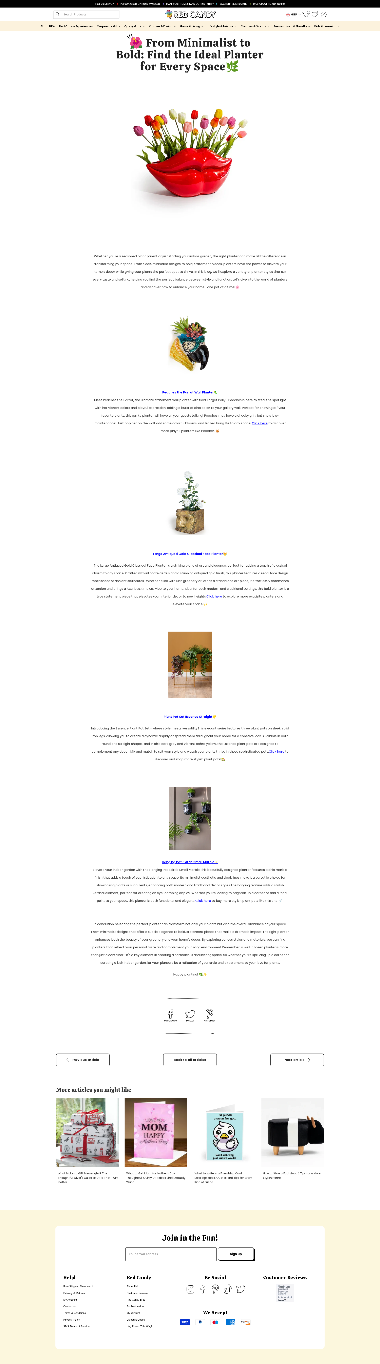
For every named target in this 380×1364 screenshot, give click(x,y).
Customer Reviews (137, 1293)
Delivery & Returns (74, 1293)
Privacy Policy (71, 1319)
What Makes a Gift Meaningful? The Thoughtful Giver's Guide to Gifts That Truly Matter (88, 1177)
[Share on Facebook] (171, 1014)
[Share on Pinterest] (209, 1014)
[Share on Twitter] (190, 1014)
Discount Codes (136, 1319)
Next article (295, 1060)
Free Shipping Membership (78, 1286)
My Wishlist (133, 1313)
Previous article (85, 1060)
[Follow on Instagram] (190, 1289)
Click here (260, 423)
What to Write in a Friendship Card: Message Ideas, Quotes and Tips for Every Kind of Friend (223, 1177)
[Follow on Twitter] (240, 1289)
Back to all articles (190, 1060)
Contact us (69, 1306)
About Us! (132, 1286)
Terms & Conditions (74, 1313)
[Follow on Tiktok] (227, 1289)
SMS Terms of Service (76, 1326)
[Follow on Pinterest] (215, 1289)
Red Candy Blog (136, 1299)
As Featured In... (136, 1306)
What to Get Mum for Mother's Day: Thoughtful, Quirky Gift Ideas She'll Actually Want (155, 1177)
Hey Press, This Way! (139, 1326)
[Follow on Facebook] (202, 1289)
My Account (70, 1299)
